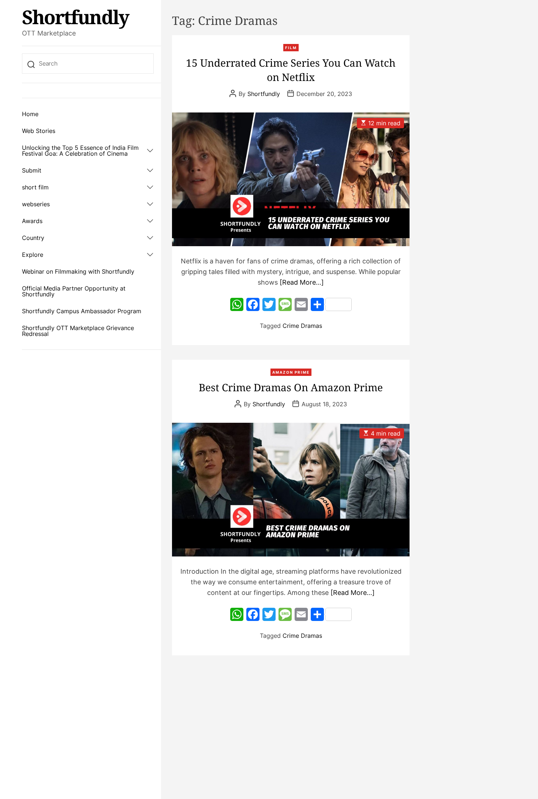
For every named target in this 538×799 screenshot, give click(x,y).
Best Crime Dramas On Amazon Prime (291, 387)
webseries (36, 204)
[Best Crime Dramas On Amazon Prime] (291, 489)
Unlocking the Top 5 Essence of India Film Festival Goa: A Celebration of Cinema (80, 150)
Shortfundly (75, 16)
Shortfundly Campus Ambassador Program (81, 311)
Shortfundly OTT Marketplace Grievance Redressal (78, 330)
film (291, 47)
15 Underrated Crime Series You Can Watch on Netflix (291, 70)
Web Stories (38, 130)
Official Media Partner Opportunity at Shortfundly (74, 291)
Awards (32, 221)
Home (30, 114)
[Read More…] (302, 282)
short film (35, 187)
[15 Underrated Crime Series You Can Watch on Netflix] (291, 179)
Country (33, 237)
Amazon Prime (291, 372)
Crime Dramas (302, 325)
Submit (31, 170)
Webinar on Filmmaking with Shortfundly (78, 271)
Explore (32, 254)
